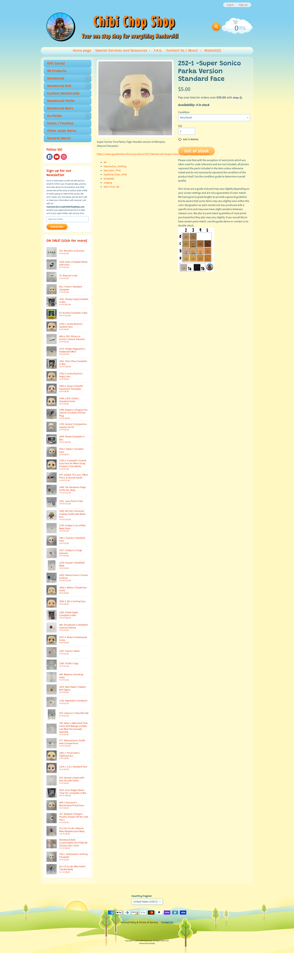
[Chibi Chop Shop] (112, 26)
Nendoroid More (60, 108)
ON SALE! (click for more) (66, 241)
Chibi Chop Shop (145, 940)
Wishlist (213, 50)
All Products (56, 71)
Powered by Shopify (147, 943)
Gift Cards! (56, 63)
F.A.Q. (158, 50)
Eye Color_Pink (112, 170)
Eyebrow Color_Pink (115, 174)
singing (108, 183)
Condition (184, 112)
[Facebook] (49, 157)
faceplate (109, 178)
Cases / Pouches (60, 123)
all (105, 162)
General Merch (59, 138)
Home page (82, 50)
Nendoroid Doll (69, 87)
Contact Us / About (184, 51)
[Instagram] (64, 157)
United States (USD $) (145, 902)
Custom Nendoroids (63, 93)
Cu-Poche (69, 117)
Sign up (243, 4)
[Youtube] (57, 157)
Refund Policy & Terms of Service (139, 922)
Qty (180, 126)
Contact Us (167, 922)
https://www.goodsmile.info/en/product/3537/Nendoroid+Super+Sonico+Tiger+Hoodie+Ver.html (153, 154)
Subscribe (57, 227)
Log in (230, 4)
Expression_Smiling (115, 166)
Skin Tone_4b (111, 187)
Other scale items (61, 131)
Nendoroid (69, 79)
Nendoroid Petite (61, 101)
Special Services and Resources (123, 51)
